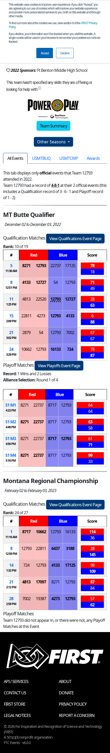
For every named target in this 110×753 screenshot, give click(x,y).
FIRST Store (14, 704)
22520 (41, 299)
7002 (70, 332)
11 (11, 299)
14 (11, 565)
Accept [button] (45, 53)
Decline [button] (64, 53)
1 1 (10, 405)
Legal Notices (17, 715)
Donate (66, 693)
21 (11, 332)
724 (70, 349)
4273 (41, 316)
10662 (26, 349)
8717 (52, 405)
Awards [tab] (93, 158)
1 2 (10, 422)
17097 (41, 582)
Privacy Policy (72, 704)
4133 (26, 282)
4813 (26, 299)
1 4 (10, 455)
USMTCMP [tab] (68, 158)
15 (11, 316)
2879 (26, 332)
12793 (41, 265)
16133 (55, 349)
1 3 (10, 438)
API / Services (16, 681)
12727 (41, 282)
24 (11, 349)
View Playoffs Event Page (59, 366)
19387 (41, 598)
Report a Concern (76, 715)
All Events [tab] (15, 158)
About (65, 681)
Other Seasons (52, 142)
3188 (70, 548)
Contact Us (15, 693)
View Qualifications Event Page (75, 238)
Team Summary (53, 126)
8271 (26, 265)
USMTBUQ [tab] (41, 158)
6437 (55, 548)
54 (55, 282)
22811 (26, 316)
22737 (55, 265)
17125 (70, 265)
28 (11, 598)
